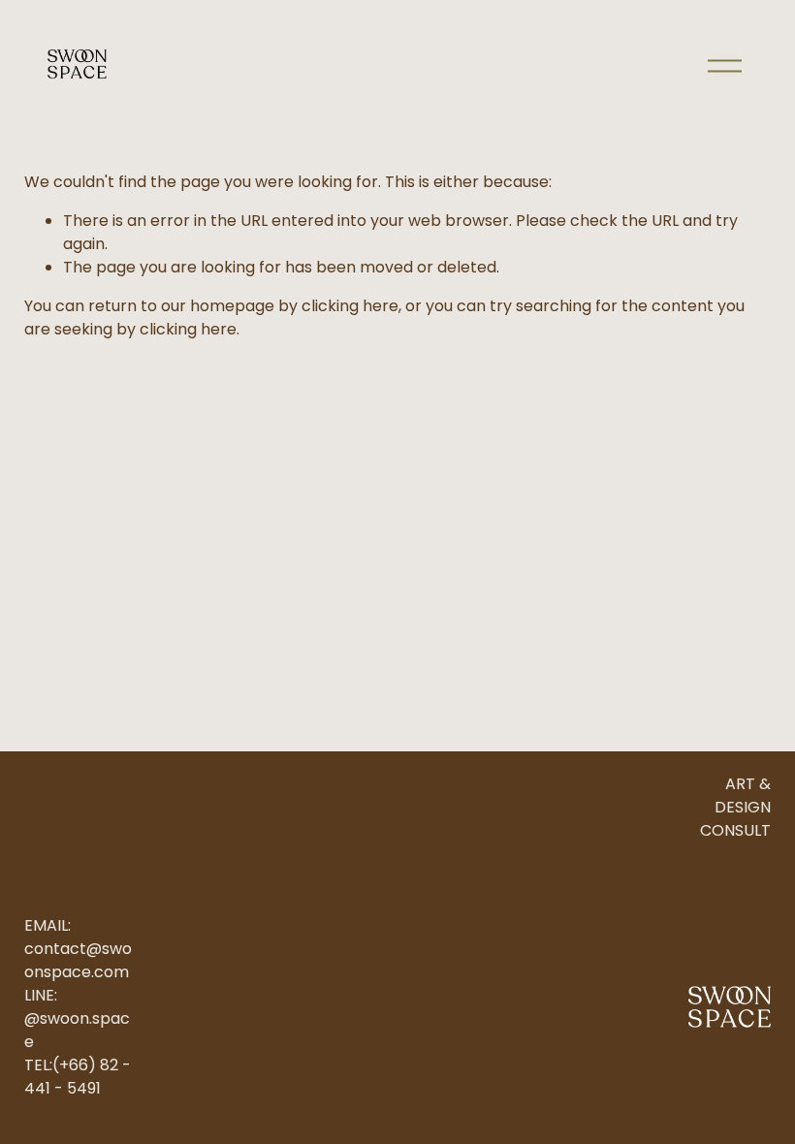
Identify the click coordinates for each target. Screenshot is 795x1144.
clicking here (350, 306)
